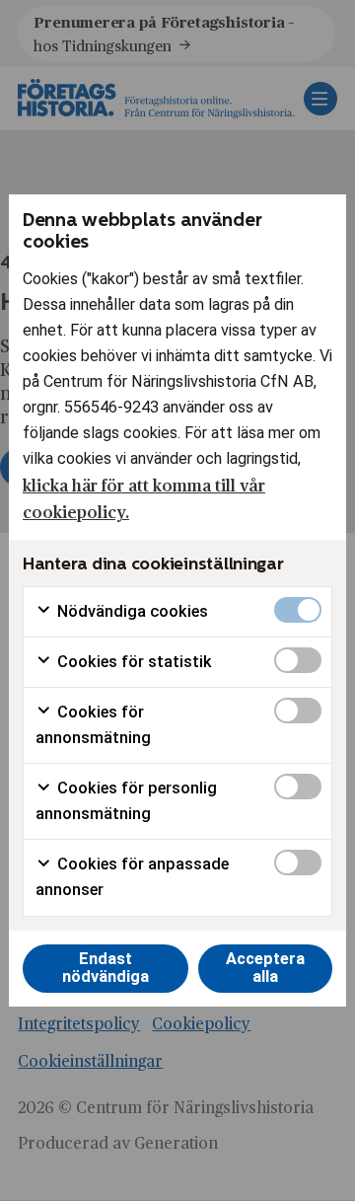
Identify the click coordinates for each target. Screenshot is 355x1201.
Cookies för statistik (132, 661)
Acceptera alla (265, 968)
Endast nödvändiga (105, 968)
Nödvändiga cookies (130, 611)
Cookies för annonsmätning (93, 725)
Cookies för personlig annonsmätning (126, 801)
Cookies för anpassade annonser (132, 877)
